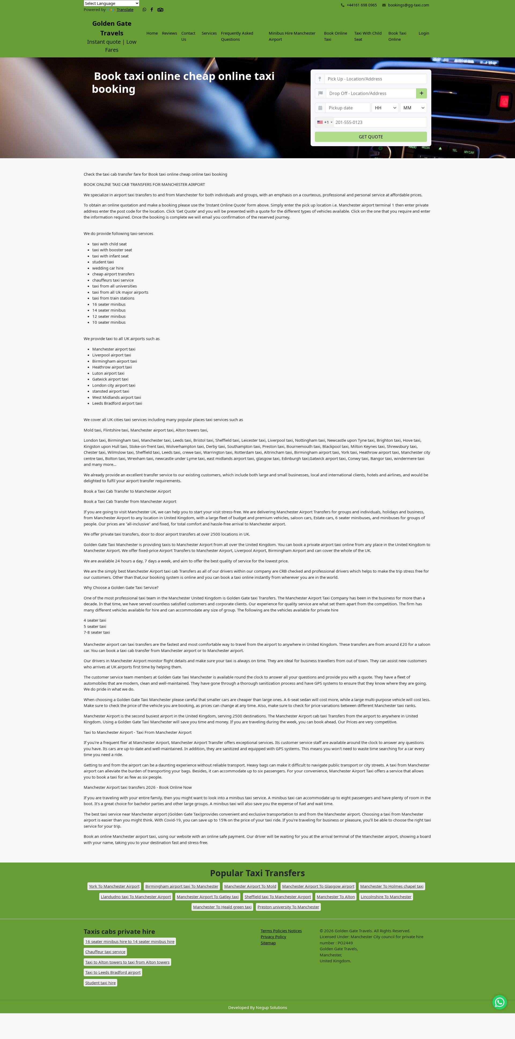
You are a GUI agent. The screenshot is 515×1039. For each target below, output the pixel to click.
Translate (125, 9)
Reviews (169, 33)
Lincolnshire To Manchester (386, 896)
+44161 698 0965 (361, 5)
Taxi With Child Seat (368, 36)
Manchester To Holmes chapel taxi (392, 886)
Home (152, 33)
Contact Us (188, 36)
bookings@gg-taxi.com (408, 5)
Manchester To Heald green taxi (222, 906)
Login (424, 33)
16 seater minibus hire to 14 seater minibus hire (129, 941)
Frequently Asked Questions (237, 36)
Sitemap (268, 942)
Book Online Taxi (335, 36)
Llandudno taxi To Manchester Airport (136, 896)
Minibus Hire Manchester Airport (292, 36)
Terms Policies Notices (281, 930)
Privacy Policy (273, 936)
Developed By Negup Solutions (257, 1007)
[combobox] (324, 122)
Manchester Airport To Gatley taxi (208, 896)
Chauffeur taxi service (105, 951)
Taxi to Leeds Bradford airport (113, 972)
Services (209, 33)
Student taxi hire (100, 982)
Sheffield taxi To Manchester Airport (278, 896)
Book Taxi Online (397, 36)
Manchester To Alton (336, 896)
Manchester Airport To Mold (250, 886)
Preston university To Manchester (288, 906)
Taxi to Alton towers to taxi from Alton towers (127, 962)
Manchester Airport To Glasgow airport (318, 886)
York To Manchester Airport (114, 886)
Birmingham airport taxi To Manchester (181, 886)
